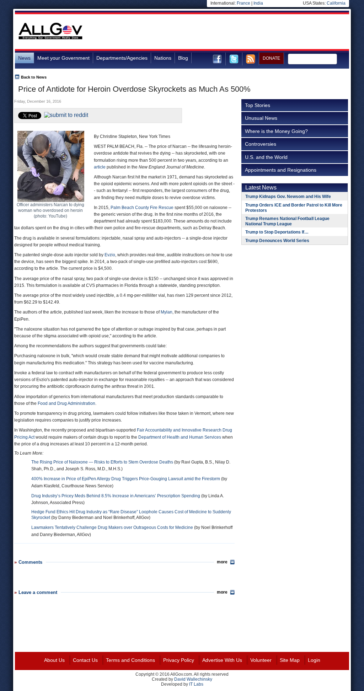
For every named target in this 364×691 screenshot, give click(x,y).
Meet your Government (63, 58)
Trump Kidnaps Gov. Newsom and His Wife (288, 196)
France (243, 3)
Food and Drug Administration (66, 403)
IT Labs (196, 684)
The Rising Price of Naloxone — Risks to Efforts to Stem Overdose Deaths (102, 462)
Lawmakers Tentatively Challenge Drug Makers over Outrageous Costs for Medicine (112, 527)
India (258, 3)
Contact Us (85, 660)
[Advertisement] (219, 32)
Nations (162, 58)
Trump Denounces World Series (277, 240)
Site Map (290, 660)
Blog (183, 58)
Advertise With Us (222, 660)
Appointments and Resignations (280, 170)
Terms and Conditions (130, 660)
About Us (54, 660)
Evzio (110, 254)
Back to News (34, 77)
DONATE (271, 58)
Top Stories (257, 105)
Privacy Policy (178, 660)
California (336, 3)
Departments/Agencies (122, 58)
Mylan (166, 312)
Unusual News (261, 118)
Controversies (260, 144)
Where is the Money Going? (276, 131)
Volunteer (261, 660)
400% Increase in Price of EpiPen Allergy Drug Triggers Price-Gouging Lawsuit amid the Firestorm (125, 478)
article (100, 167)
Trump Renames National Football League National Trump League (287, 221)
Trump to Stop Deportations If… (277, 232)
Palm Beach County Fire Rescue (142, 207)
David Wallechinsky (193, 679)
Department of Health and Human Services (179, 437)
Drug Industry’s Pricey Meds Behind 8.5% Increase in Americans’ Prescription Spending (115, 495)
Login (314, 660)
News (24, 58)
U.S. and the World (266, 157)
